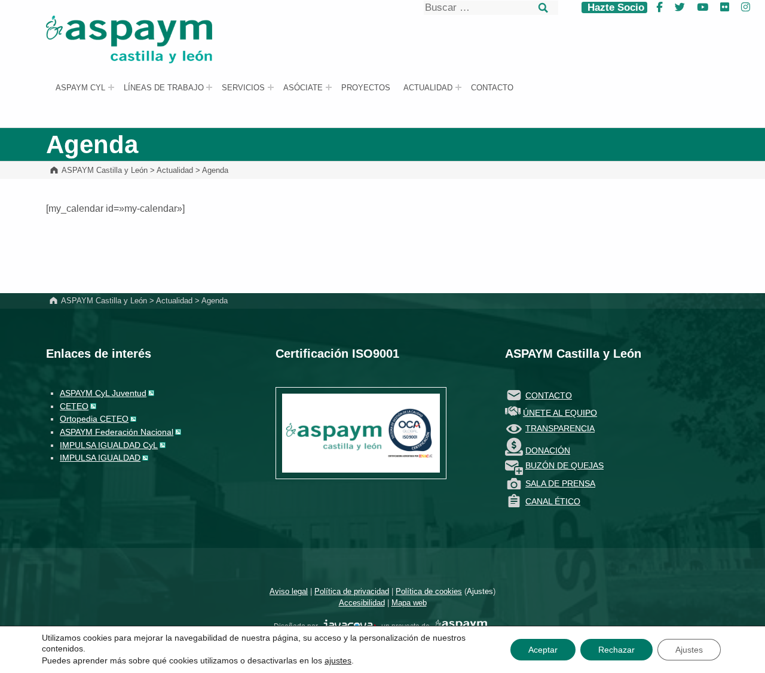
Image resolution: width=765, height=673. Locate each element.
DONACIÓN (547, 450)
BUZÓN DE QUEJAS (564, 465)
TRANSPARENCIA (560, 428)
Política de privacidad (351, 591)
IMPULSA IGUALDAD (100, 457)
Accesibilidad (362, 602)
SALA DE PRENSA (560, 483)
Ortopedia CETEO (94, 419)
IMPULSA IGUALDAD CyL (109, 445)
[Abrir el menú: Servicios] (271, 87)
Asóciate (303, 88)
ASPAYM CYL (80, 88)
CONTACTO (548, 395)
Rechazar (616, 649)
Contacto (492, 88)
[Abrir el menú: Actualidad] (458, 87)
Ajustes (480, 591)
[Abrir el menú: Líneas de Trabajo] (209, 87)
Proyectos (365, 88)
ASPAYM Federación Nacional (116, 432)
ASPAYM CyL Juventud (103, 393)
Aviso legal (289, 591)
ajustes (338, 660)
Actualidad (427, 88)
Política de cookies (429, 591)
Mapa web (409, 602)
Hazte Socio (614, 7)
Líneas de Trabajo (164, 88)
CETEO (74, 406)
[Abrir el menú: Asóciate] (329, 87)
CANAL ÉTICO (552, 501)
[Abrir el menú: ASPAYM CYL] (111, 87)
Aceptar (543, 649)
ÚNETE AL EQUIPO (560, 413)
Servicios (243, 88)
